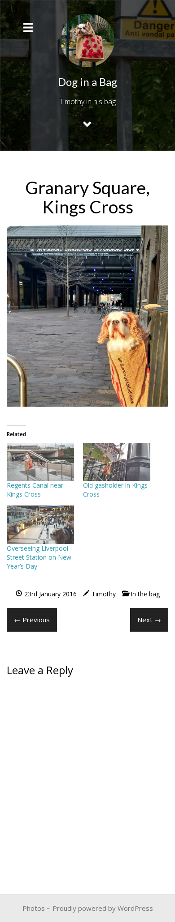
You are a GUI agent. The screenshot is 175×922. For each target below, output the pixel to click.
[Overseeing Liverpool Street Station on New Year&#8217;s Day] (40, 525)
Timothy (104, 594)
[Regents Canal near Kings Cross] (40, 462)
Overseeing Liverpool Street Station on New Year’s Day (39, 557)
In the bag (145, 594)
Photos (33, 908)
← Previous (32, 619)
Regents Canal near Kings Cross (35, 489)
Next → (149, 619)
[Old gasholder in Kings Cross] (116, 462)
